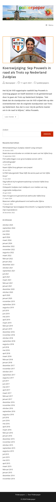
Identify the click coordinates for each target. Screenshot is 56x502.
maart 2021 (7, 280)
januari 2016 (7, 436)
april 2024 (6, 237)
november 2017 (9, 368)
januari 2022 (7, 261)
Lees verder (11, 117)
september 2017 (9, 375)
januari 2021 (7, 286)
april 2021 (6, 277)
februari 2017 (8, 396)
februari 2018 (8, 359)
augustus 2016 (8, 414)
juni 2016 (6, 420)
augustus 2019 (8, 307)
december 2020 (8, 289)
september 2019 (9, 304)
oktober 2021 (8, 268)
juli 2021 (6, 274)
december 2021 (8, 264)
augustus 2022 (8, 252)
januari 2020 (7, 298)
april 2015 (6, 463)
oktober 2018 (8, 338)
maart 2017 (7, 393)
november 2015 (9, 442)
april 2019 (6, 319)
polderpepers (43, 83)
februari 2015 (8, 469)
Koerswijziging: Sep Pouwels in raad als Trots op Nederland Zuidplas (27, 72)
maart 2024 (7, 240)
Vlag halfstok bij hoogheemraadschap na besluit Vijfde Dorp (26, 181)
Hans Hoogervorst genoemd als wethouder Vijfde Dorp (24, 196)
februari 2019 (8, 326)
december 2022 (8, 246)
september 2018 (9, 341)
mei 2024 (6, 234)
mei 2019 (6, 316)
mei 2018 (6, 350)
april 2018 (6, 353)
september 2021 (9, 271)
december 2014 (8, 475)
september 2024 (9, 228)
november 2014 (9, 478)
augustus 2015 (8, 451)
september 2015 (9, 448)
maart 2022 (7, 255)
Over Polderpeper (34, 495)
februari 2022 (8, 258)
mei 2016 (6, 423)
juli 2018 (6, 347)
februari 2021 (8, 283)
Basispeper (10, 83)
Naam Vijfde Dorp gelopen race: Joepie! (17, 167)
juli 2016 (6, 417)
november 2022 (9, 249)
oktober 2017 (8, 371)
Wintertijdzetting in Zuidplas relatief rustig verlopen (22, 148)
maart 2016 (7, 430)
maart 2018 (7, 356)
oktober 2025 (8, 225)
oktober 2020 (8, 292)
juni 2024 (6, 231)
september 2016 (9, 411)
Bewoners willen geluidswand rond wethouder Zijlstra (23, 201)
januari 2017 (7, 399)
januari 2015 (7, 472)
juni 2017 (6, 384)
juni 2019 (6, 313)
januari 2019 (7, 329)
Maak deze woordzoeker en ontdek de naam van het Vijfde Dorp (27, 153)
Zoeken (5, 130)
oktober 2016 (8, 408)
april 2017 (6, 390)
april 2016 (6, 426)
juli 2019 (6, 310)
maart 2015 (7, 466)
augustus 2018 (8, 344)
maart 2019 (7, 323)
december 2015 (8, 439)
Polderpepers (20, 495)
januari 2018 (7, 362)
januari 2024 (7, 243)
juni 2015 (6, 457)
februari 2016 (8, 433)
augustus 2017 (8, 378)
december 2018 (8, 332)
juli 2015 (6, 454)
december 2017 (8, 365)
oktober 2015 (8, 445)
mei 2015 (6, 460)
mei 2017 (6, 387)
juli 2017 (6, 381)
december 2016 (8, 402)
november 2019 (9, 301)
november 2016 (9, 405)
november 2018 (9, 335)
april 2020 (6, 295)
